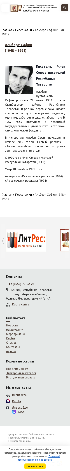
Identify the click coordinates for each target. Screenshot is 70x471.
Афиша (11, 351)
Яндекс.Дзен (20, 407)
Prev (3, 241)
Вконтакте (19, 395)
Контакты (13, 346)
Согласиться (35, 466)
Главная (6, 30)
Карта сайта (20, 304)
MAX (21, 411)
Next (67, 241)
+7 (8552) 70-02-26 (21, 284)
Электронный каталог (21, 373)
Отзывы (11, 342)
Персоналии (23, 30)
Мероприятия (15, 334)
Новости (12, 325)
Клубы (10, 338)
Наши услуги (14, 329)
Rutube (16, 401)
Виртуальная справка (21, 377)
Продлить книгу (17, 368)
